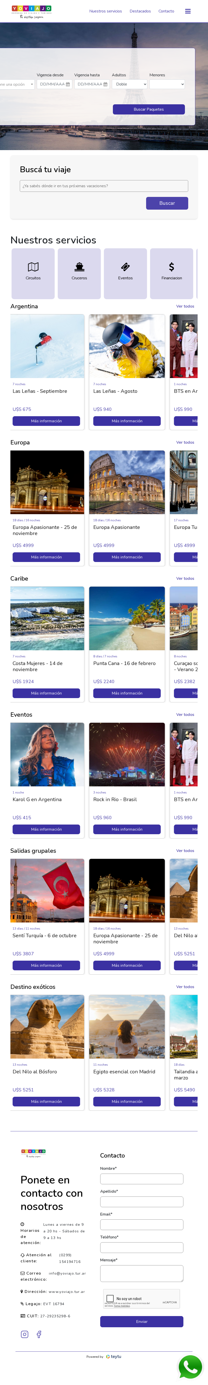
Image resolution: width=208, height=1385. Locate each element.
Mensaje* (108, 1260)
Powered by (94, 1357)
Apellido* (109, 1191)
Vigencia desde (50, 75)
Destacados (140, 11)
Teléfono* (109, 1237)
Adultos (119, 75)
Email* (106, 1214)
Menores (157, 75)
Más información (51, 421)
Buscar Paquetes (149, 109)
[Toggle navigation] (188, 11)
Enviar (142, 1321)
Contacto (166, 11)
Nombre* (108, 1168)
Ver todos (185, 306)
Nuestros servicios (105, 11)
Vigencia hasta (87, 75)
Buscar (167, 203)
